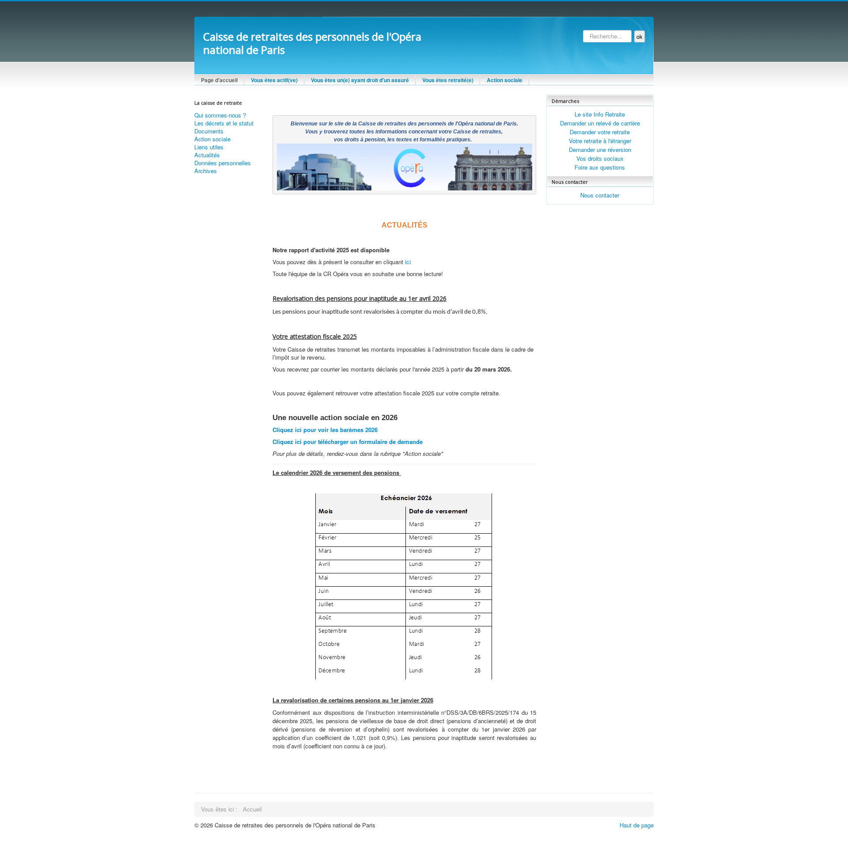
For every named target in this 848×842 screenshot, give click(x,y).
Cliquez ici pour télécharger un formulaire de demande (348, 441)
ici (407, 262)
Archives (205, 171)
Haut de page (637, 825)
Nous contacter (599, 195)
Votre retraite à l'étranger (600, 141)
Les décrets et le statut (224, 123)
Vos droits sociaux (600, 158)
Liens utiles (208, 147)
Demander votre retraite (600, 132)
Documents (208, 131)
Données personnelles (222, 163)
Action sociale (212, 139)
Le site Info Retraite (600, 114)
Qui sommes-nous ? (220, 115)
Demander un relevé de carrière (600, 123)
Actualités (207, 155)
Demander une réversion (600, 149)
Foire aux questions (600, 167)
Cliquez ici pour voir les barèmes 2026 (326, 429)
